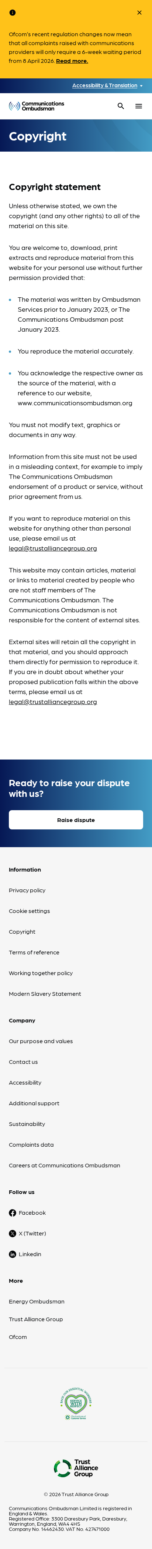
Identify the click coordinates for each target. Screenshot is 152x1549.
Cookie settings (29, 910)
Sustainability (27, 1123)
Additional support (34, 1103)
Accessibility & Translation (104, 85)
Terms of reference (34, 952)
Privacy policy (27, 890)
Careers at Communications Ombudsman (64, 1165)
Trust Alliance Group (36, 1319)
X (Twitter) (32, 1233)
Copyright (22, 931)
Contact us (23, 1061)
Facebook (32, 1212)
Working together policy (41, 973)
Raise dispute (76, 819)
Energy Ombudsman (37, 1301)
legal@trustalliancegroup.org (53, 548)
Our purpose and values (41, 1041)
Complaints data (31, 1144)
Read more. (72, 60)
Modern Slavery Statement (45, 993)
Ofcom (18, 1336)
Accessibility (25, 1082)
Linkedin (30, 1254)
